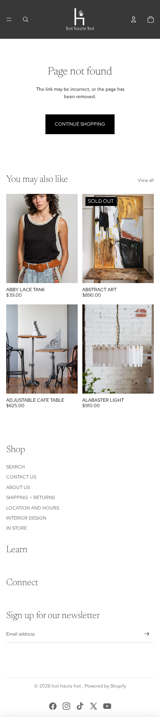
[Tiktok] (80, 706)
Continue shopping (80, 124)
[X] (93, 706)
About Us (18, 487)
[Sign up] (147, 634)
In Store (16, 528)
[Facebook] (52, 706)
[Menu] (9, 19)
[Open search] (25, 19)
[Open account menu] (133, 19)
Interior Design (26, 518)
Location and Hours (32, 508)
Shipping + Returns (30, 497)
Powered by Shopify (105, 686)
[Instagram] (66, 706)
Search (15, 467)
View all (146, 180)
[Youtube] (107, 706)
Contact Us (21, 477)
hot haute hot (67, 686)
